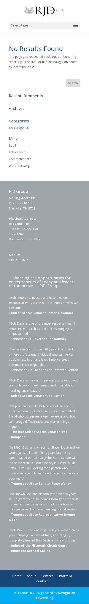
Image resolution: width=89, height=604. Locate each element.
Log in (13, 145)
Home (16, 576)
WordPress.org (19, 165)
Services (47, 576)
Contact (42, 581)
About (31, 576)
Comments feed (20, 159)
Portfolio (65, 576)
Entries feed (17, 152)
